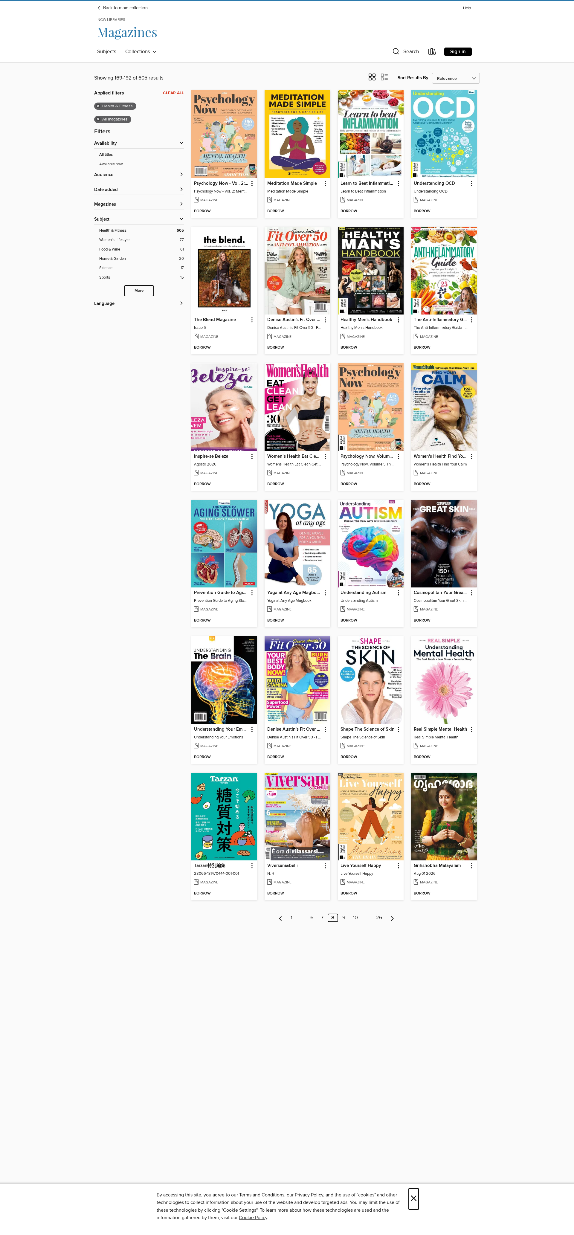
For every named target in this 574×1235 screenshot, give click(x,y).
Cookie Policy (253, 1218)
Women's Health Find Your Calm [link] (441, 456)
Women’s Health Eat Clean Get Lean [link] (294, 456)
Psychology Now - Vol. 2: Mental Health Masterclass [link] (221, 183)
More (139, 290)
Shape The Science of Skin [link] (368, 729)
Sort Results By (413, 78)
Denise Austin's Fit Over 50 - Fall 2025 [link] (294, 320)
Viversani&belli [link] (282, 865)
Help (467, 8)
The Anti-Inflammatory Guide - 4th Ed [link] (441, 320)
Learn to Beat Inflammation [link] (368, 183)
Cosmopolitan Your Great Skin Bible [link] (441, 593)
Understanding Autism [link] (363, 593)
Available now (111, 164)
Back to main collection (125, 8)
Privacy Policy (309, 1195)
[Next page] (392, 917)
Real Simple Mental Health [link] (440, 729)
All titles (106, 154)
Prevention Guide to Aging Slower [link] (221, 593)
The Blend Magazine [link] (215, 320)
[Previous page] (280, 917)
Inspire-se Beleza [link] (211, 456)
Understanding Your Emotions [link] (221, 729)
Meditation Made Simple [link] (292, 183)
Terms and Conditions (261, 1195)
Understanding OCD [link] (434, 183)
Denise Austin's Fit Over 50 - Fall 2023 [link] (294, 729)
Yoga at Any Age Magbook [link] (294, 593)
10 (355, 918)
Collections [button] (138, 51)
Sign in (458, 51)
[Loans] (432, 53)
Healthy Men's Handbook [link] (366, 320)
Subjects (106, 51)
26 (379, 918)
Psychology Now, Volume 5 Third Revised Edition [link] (368, 456)
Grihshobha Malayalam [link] (437, 865)
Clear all (173, 93)
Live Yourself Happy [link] (361, 865)
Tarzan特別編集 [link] (209, 865)
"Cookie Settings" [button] (239, 1210)
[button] (405, 53)
